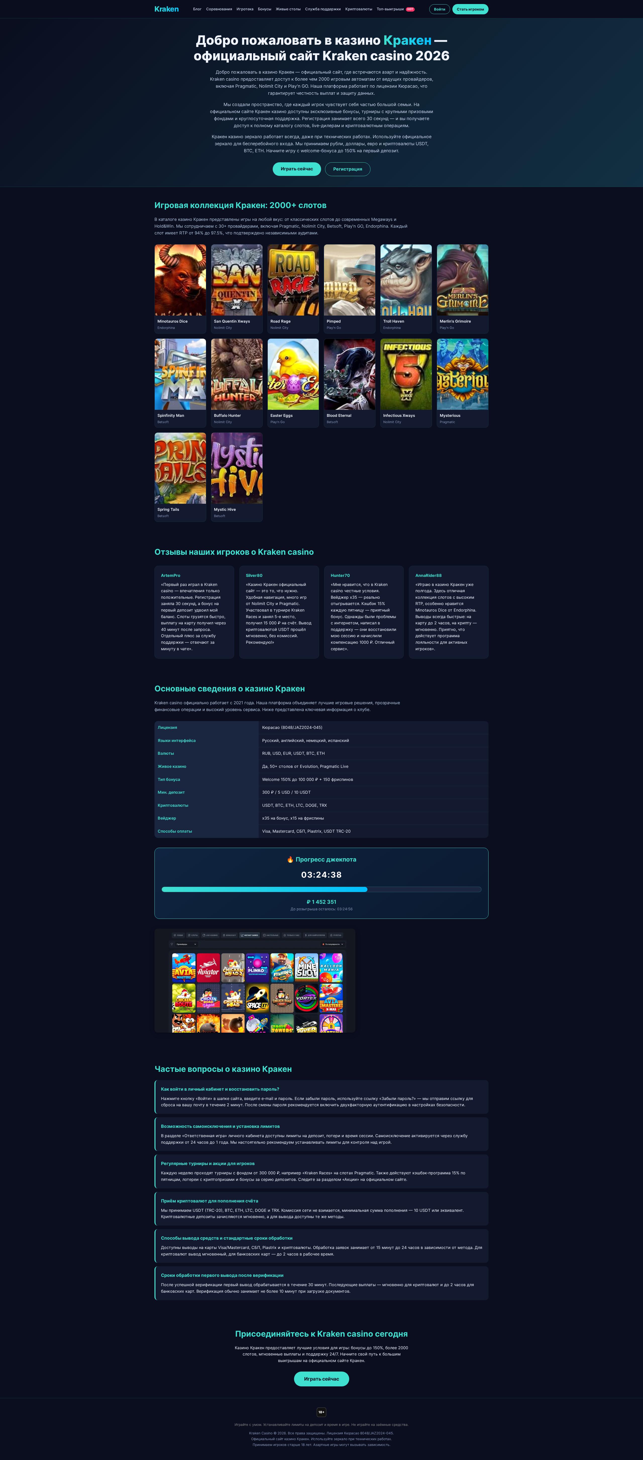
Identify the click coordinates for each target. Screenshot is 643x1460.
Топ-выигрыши (395, 9)
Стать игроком (470, 9)
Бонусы (264, 9)
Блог (197, 9)
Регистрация (347, 169)
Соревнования (219, 9)
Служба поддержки (323, 9)
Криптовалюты (358, 9)
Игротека (245, 9)
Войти (439, 9)
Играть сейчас (296, 169)
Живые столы (288, 9)
